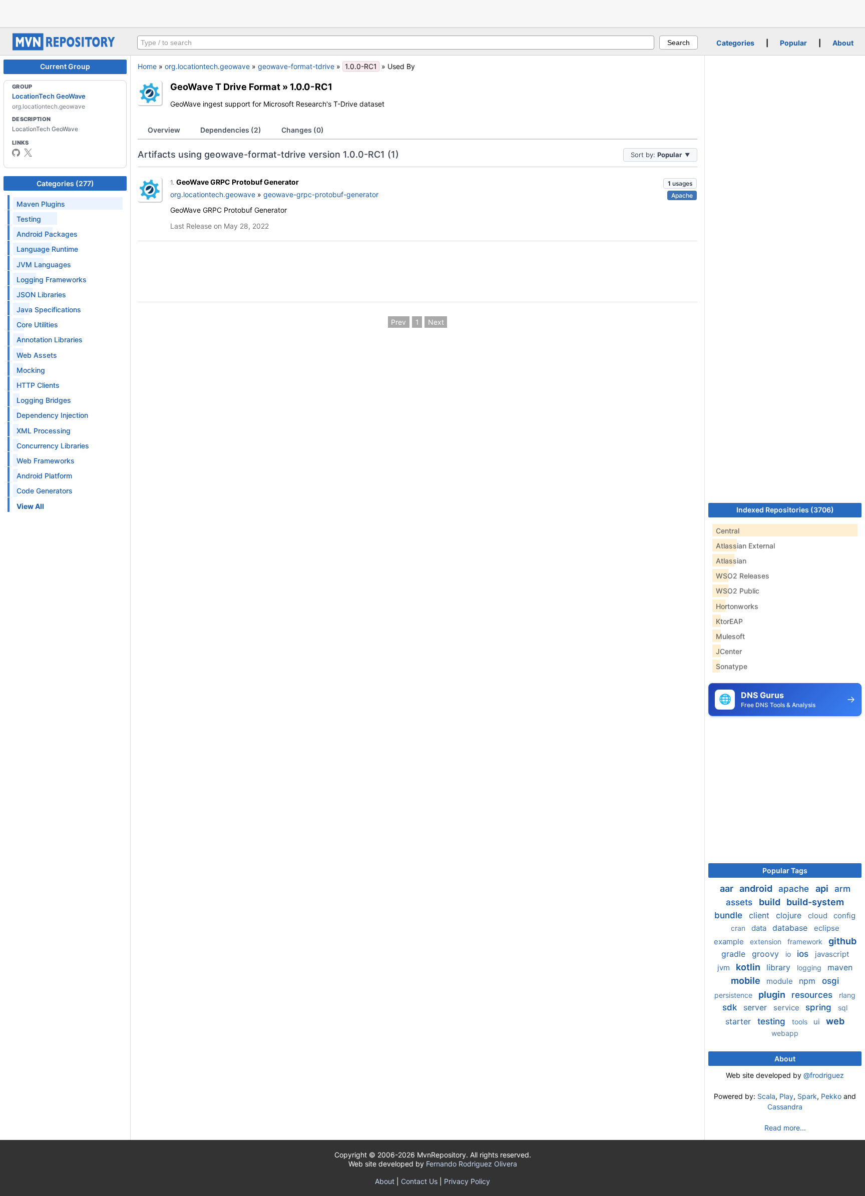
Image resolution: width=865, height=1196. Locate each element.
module (780, 981)
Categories (735, 43)
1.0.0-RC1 (311, 86)
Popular (793, 43)
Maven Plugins (41, 204)
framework (805, 941)
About (842, 43)
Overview (164, 130)
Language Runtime (47, 249)
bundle (729, 915)
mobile (746, 980)
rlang (847, 995)
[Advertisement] (432, 12)
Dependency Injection (52, 415)
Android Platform (44, 475)
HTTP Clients (38, 385)
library (779, 967)
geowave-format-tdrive (296, 66)
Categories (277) (65, 183)
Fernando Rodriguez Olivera (471, 1163)
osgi (830, 981)
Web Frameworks (46, 460)
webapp (784, 1033)
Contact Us (419, 1181)
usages (680, 183)
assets (740, 902)
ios (804, 954)
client (760, 915)
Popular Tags (784, 870)
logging (810, 967)
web (835, 1021)
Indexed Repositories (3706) (785, 509)
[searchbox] (395, 43)
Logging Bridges (44, 400)
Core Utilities (37, 324)
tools (800, 1021)
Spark (807, 1096)
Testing (29, 219)
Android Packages (47, 234)
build (770, 902)
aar (727, 888)
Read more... (785, 1127)
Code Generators (45, 490)
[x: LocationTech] (28, 153)
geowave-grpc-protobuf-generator (320, 194)
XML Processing (44, 430)
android (756, 888)
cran (739, 928)
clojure (790, 915)
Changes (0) (302, 130)
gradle (734, 954)
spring (819, 1007)
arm (842, 889)
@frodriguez (823, 1075)
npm (808, 981)
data (759, 928)
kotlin (749, 967)
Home (147, 66)
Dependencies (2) (230, 130)
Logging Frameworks (52, 279)
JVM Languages (44, 264)
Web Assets (37, 355)
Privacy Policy (467, 1181)
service (787, 1007)
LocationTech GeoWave (49, 96)
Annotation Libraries (50, 339)
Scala (766, 1096)
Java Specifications (49, 309)
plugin (772, 994)
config (844, 915)
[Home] (65, 48)
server (756, 1007)
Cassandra (784, 1106)
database (791, 928)
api (822, 888)
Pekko (831, 1096)
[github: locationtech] (16, 153)
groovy (766, 954)
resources (813, 995)
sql (842, 1007)
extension (766, 941)
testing (772, 1021)
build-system (815, 902)
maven (839, 967)
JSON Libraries (41, 294)
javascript (832, 954)
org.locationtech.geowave (207, 66)
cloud (818, 915)
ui (817, 1021)
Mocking (31, 370)
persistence (734, 995)
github (842, 941)
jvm (724, 967)
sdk (730, 1007)
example (730, 941)
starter (739, 1021)
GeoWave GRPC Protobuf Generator (237, 182)
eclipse (826, 928)
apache (794, 889)
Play (786, 1096)
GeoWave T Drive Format (225, 86)
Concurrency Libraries (53, 445)
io (789, 954)
